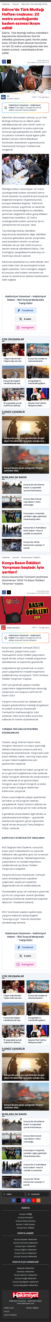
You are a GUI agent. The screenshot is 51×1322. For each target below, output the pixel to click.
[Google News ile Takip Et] (44, 97)
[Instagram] (24, 1200)
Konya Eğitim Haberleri (25, 1249)
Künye (6, 1311)
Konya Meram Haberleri (25, 1275)
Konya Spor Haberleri (25, 1246)
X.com (27, 318)
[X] (19, 1200)
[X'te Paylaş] (9, 62)
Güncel (15, 4)
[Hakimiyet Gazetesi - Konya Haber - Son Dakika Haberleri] (25, 1295)
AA (13, 97)
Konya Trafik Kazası (25, 1224)
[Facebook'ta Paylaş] (4, 62)
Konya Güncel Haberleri (25, 1256)
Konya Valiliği (25, 1214)
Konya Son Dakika (25, 1227)
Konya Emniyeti (25, 1217)
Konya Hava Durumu (25, 1221)
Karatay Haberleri (25, 1271)
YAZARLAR (35, 1194)
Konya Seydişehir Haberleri (25, 1281)
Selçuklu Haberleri (25, 1268)
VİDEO (9, 1194)
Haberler (6, 4)
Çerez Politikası (10, 1315)
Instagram (28, 327)
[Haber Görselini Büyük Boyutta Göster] (25, 80)
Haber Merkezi (13, 628)
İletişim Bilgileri (32, 1308)
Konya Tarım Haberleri (26, 1253)
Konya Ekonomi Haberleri (25, 1242)
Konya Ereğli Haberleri (25, 1278)
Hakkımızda (9, 1308)
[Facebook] (14, 1200)
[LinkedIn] (28, 1200)
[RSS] (38, 1200)
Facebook (27, 310)
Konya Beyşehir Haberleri (25, 1285)
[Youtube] (33, 1200)
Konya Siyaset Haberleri (25, 1239)
